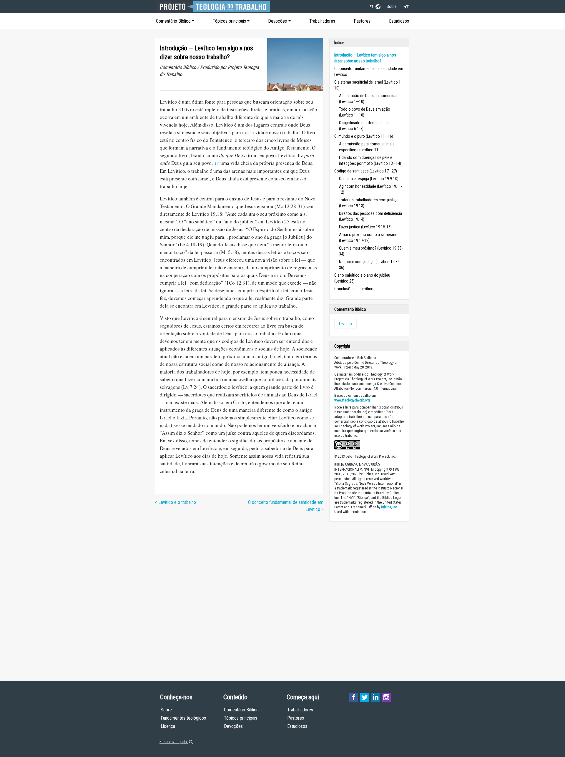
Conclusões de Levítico (353, 288)
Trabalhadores (322, 21)
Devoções (277, 21)
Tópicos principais (229, 21)
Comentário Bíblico (173, 21)
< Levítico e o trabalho (175, 502)
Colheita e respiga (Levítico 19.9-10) (368, 178)
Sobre (392, 6)
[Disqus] (239, 591)
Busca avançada (173, 741)
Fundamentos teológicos (183, 718)
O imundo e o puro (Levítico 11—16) (363, 136)
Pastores (362, 21)
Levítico (345, 323)
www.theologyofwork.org (352, 400)
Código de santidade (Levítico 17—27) (365, 171)
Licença (168, 726)
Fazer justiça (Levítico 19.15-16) (365, 227)
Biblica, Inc (389, 507)
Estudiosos (399, 21)
